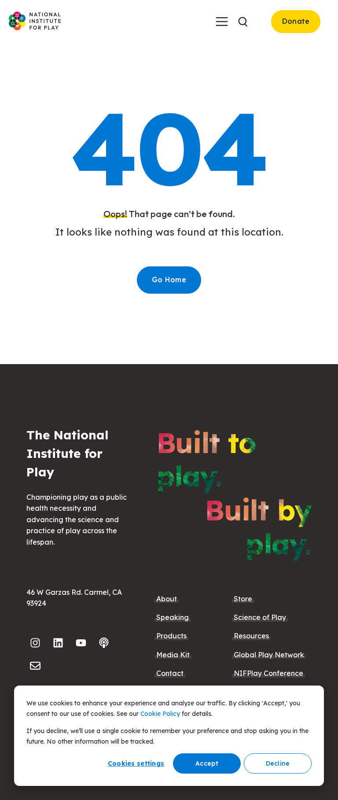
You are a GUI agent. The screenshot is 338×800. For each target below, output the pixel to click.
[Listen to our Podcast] (104, 643)
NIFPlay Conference (268, 673)
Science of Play (260, 617)
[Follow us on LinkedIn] (58, 643)
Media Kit (173, 654)
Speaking (172, 617)
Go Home (169, 279)
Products (171, 635)
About (166, 598)
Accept (206, 763)
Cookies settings (136, 763)
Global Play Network (269, 654)
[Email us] (35, 666)
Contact (170, 673)
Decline (278, 763)
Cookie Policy (160, 714)
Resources (251, 635)
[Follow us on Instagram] (35, 643)
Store (243, 598)
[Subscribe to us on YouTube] (81, 643)
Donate (296, 21)
